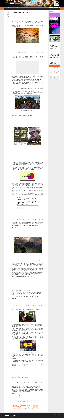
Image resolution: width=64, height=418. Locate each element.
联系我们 (55, 414)
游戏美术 (16, 8)
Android (58, 71)
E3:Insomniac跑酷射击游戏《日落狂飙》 (33, 407)
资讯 (8, 7)
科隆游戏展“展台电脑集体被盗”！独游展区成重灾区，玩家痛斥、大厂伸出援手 (54, 49)
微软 (50, 76)
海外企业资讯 (18, 13)
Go (58, 7)
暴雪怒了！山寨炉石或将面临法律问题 (33, 405)
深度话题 (9, 8)
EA (57, 76)
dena (54, 76)
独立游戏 (17, 7)
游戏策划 (20, 8)
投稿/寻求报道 (58, 414)
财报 (54, 71)
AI (19, 7)
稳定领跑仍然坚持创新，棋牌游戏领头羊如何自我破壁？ (19, 408)
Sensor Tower (57, 72)
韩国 (54, 67)
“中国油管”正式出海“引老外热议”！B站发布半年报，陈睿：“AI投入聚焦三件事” (54, 52)
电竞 (25, 7)
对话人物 (12, 8)
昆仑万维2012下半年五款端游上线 (32, 406)
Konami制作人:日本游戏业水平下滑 (17, 407)
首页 (5, 7)
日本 (50, 71)
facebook (57, 77)
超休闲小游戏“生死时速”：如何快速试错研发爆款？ (34, 408)
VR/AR (22, 7)
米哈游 (51, 77)
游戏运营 (24, 8)
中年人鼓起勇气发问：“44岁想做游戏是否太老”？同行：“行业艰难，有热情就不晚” (54, 60)
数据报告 (28, 8)
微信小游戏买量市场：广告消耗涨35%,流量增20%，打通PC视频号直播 (19, 405)
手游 (10, 7)
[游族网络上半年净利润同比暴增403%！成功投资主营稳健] (54, 39)
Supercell (51, 67)
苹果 (54, 77)
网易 (54, 75)
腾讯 (50, 75)
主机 (13, 7)
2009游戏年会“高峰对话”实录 (17, 406)
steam (54, 72)
